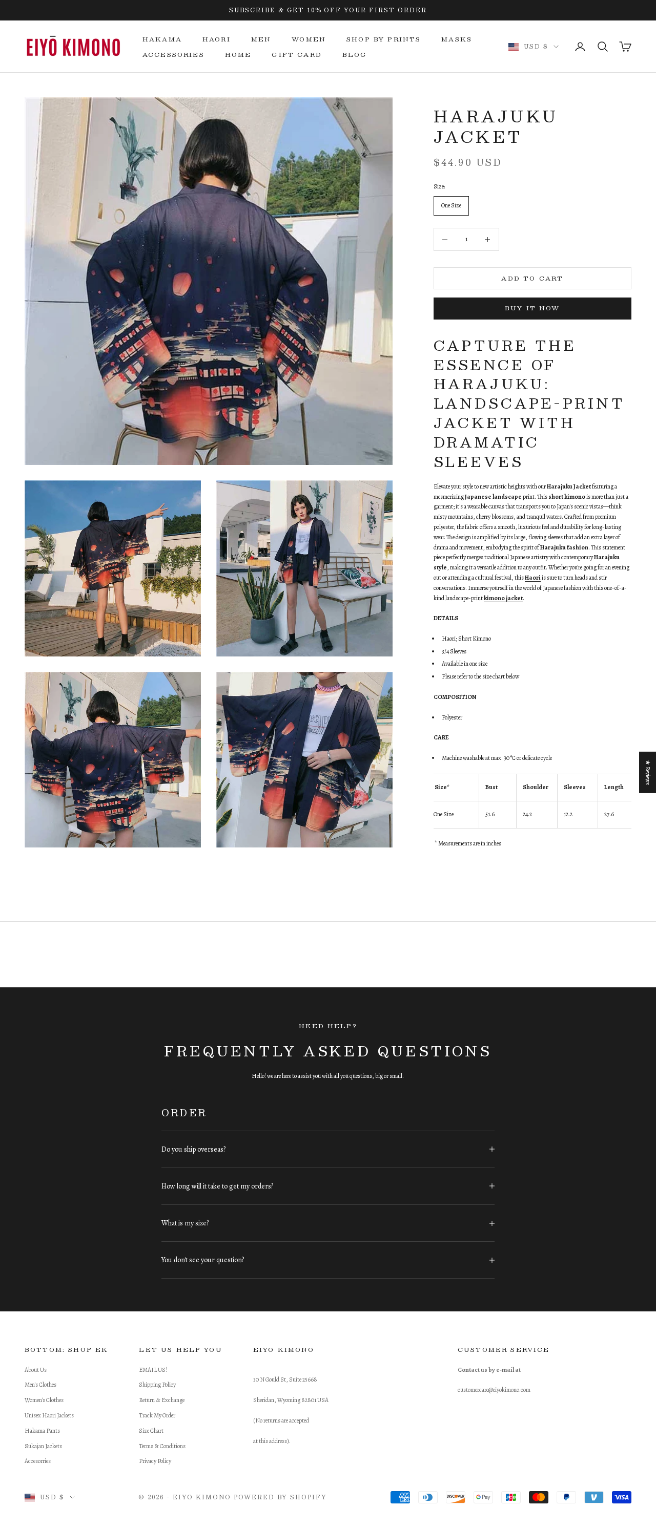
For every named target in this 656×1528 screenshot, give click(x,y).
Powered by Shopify (280, 1497)
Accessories (173, 54)
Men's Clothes (40, 1385)
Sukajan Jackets (43, 1446)
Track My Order (157, 1415)
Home (238, 54)
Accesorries (38, 1461)
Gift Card (296, 54)
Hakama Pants (42, 1431)
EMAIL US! (153, 1370)
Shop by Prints (383, 39)
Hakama (162, 39)
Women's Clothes (44, 1400)
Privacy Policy (155, 1461)
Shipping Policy (157, 1385)
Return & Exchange (161, 1400)
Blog (354, 54)
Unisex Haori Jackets (49, 1415)
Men (261, 39)
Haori (216, 39)
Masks (456, 39)
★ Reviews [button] (648, 772)
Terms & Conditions (162, 1446)
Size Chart (151, 1431)
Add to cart (532, 278)
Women (309, 39)
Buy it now (532, 308)
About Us (36, 1370)
